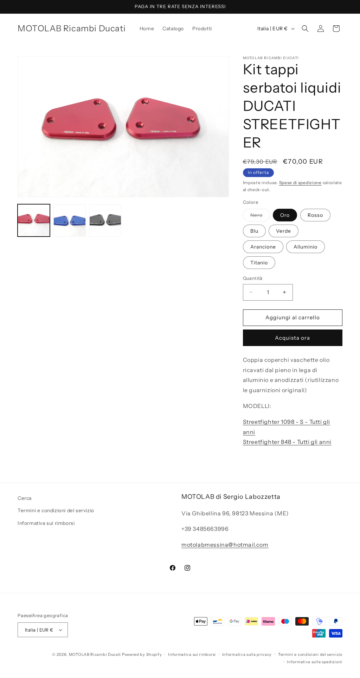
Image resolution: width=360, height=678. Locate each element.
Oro (285, 215)
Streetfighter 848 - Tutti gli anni (287, 441)
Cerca (25, 498)
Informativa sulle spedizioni (314, 661)
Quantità (253, 278)
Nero (260, 216)
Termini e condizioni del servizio (56, 510)
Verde (283, 231)
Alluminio (305, 247)
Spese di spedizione (300, 182)
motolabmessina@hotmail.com (225, 544)
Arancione (263, 247)
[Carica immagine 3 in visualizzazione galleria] (105, 220)
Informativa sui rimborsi (46, 523)
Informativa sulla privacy (247, 654)
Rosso (315, 215)
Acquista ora (292, 337)
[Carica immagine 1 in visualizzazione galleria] (34, 220)
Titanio (259, 262)
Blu (254, 231)
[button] (305, 28)
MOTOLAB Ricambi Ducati (95, 654)
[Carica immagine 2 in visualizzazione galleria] (69, 220)
